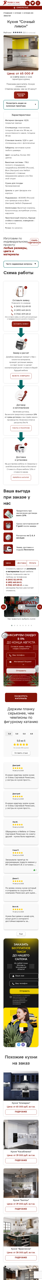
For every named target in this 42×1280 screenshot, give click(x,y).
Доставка (22, 563)
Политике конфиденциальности (19, 678)
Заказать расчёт (21, 95)
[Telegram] (19, 1056)
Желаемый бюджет (23, 662)
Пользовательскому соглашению (20, 680)
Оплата (32, 563)
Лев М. (15, 826)
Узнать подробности (34, 242)
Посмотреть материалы (21, 697)
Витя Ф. (15, 916)
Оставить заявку (21, 324)
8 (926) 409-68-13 (22, 314)
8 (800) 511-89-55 (22, 307)
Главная (8, 13)
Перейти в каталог (21, 477)
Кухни (18, 13)
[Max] (23, 1056)
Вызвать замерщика (21, 376)
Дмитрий (16, 796)
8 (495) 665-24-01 (22, 310)
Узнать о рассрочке (21, 428)
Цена (8, 563)
